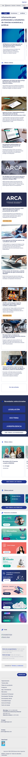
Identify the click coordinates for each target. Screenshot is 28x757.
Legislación (14, 409)
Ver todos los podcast (14, 507)
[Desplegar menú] (2, 2)
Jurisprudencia (14, 426)
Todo (5, 13)
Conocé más (6, 552)
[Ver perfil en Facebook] (2, 724)
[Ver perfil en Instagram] (14, 724)
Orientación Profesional (7, 694)
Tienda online (4, 683)
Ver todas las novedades (14, 432)
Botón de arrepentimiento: (10, 649)
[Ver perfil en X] (5, 724)
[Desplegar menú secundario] (19, 2)
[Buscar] (5, 2)
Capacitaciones (5, 681)
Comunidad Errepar (6, 700)
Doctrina (14, 418)
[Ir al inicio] (7, 675)
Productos (4, 687)
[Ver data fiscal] (14, 743)
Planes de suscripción (6, 685)
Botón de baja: (6, 655)
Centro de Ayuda (5, 705)
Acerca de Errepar (5, 703)
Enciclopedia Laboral (6, 698)
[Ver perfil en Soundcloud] (17, 724)
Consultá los (14, 665)
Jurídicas (22, 13)
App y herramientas (6, 689)
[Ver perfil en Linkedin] (8, 724)
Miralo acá (6, 524)
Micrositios (4, 692)
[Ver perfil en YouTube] (11, 724)
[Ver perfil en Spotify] (21, 724)
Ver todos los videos (14, 481)
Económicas (14, 13)
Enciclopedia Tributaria (7, 696)
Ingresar (24, 2)
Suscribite (6, 538)
